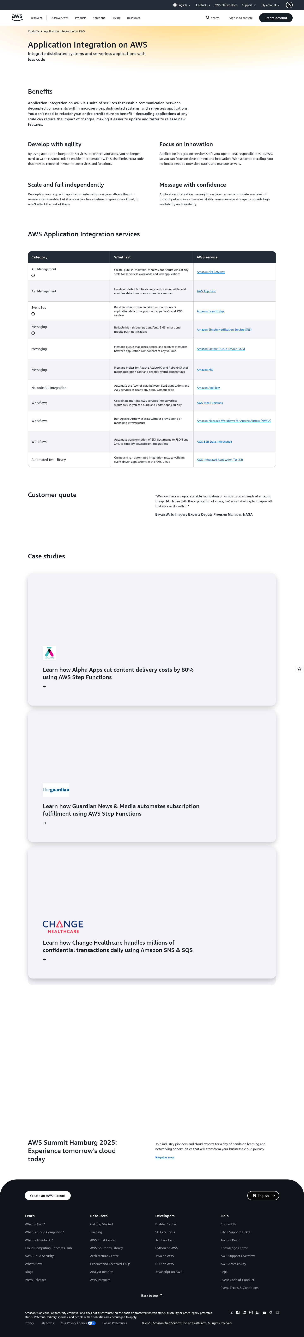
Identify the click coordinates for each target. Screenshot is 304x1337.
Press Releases (35, 1280)
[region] (152, 359)
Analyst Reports (101, 1272)
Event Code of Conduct (237, 1280)
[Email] (277, 1313)
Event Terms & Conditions (240, 1288)
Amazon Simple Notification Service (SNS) (224, 329)
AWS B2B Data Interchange (214, 441)
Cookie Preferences (114, 1323)
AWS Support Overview (238, 1256)
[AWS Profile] (289, 5)
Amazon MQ (205, 369)
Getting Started (101, 1224)
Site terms (47, 1323)
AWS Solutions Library (106, 1248)
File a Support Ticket (235, 1232)
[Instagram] (251, 1313)
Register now (164, 1157)
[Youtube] (264, 1313)
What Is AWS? (35, 1224)
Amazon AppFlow (208, 387)
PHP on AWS (164, 1264)
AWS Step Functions (210, 402)
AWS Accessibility (233, 1264)
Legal (225, 1272)
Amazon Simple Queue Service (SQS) (221, 348)
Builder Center (165, 1224)
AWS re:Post (230, 1240)
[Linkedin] (244, 1313)
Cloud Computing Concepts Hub (48, 1248)
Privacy (29, 1323)
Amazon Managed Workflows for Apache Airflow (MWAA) (234, 420)
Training (96, 1232)
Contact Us (229, 1224)
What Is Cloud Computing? (44, 1232)
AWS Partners (100, 1280)
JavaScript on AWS (168, 1272)
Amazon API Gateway (211, 272)
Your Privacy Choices (73, 1323)
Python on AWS (166, 1248)
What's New (33, 1264)
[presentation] (33, 275)
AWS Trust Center (103, 1240)
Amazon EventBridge (210, 311)
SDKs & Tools (165, 1232)
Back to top (149, 1295)
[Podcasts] (271, 1313)
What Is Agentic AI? (39, 1240)
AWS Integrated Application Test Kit (220, 459)
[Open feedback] (299, 668)
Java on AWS (164, 1256)
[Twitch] (257, 1313)
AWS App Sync (206, 291)
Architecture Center (104, 1256)
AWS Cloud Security (39, 1256)
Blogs (29, 1272)
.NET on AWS (164, 1240)
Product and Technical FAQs (110, 1264)
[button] (59, 18)
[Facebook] (237, 1313)
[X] (231, 1313)
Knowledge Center (234, 1248)
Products (33, 31)
